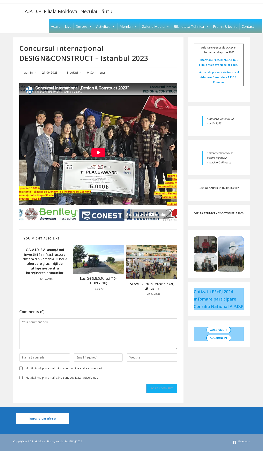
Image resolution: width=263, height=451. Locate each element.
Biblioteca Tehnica (189, 26)
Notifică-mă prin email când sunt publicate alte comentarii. (64, 368)
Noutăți (72, 72)
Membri (126, 26)
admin (28, 72)
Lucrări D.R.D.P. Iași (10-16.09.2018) (98, 280)
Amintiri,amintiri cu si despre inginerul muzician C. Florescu (219, 157)
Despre (81, 26)
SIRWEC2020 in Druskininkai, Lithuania (152, 286)
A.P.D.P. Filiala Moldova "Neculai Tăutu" (69, 11)
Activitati (103, 26)
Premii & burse (225, 26)
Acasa (56, 26)
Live (68, 26)
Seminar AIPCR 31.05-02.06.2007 (219, 188)
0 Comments (96, 72)
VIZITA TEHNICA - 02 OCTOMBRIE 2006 (218, 213)
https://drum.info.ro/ (42, 418)
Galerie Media (153, 26)
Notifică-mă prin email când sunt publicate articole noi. (61, 377)
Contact (248, 26)
